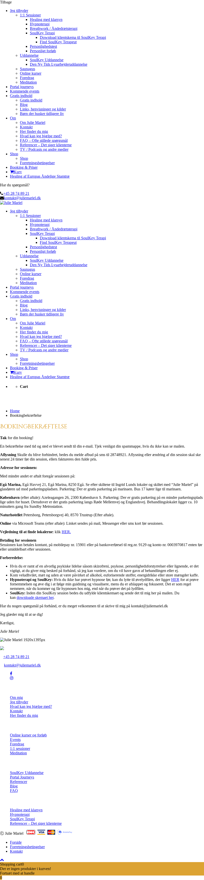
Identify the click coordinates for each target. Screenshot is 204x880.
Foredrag (27, 78)
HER (175, 579)
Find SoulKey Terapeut (58, 42)
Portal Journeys (22, 777)
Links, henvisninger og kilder (43, 109)
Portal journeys (22, 87)
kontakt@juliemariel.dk (22, 198)
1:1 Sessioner (30, 15)
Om (13, 118)
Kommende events (24, 91)
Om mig (16, 697)
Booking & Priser (24, 167)
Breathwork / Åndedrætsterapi (53, 28)
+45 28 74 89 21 (16, 193)
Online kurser (30, 73)
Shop (14, 154)
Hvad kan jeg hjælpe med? (41, 136)
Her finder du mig (34, 131)
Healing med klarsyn (46, 19)
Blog (24, 105)
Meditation (28, 82)
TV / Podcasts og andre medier (44, 149)
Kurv (18, 172)
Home (15, 411)
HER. (66, 532)
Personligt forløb (43, 51)
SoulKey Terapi (42, 33)
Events (15, 739)
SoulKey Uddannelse (46, 60)
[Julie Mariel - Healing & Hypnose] (11, 203)
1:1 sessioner (20, 748)
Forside (16, 842)
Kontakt (26, 127)
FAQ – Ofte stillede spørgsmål (44, 140)
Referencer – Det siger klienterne (46, 145)
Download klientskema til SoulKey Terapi (73, 37)
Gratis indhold (21, 96)
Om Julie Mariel (32, 122)
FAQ (14, 790)
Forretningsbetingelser (37, 163)
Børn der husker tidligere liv (42, 113)
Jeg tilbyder (19, 10)
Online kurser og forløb (28, 735)
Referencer (18, 781)
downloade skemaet (32, 597)
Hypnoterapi (40, 24)
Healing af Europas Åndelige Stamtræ (40, 176)
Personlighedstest (43, 46)
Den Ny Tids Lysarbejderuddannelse (58, 64)
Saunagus (27, 69)
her (50, 597)
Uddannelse (29, 55)
